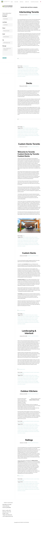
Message (4, 45)
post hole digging (24, 74)
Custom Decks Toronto (29, 144)
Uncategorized (26, 66)
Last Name (5, 22)
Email (4, 34)
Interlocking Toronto (29, 12)
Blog (24, 126)
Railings (29, 440)
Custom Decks (29, 253)
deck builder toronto (27, 67)
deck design (23, 70)
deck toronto (28, 70)
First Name (5, 16)
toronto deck (30, 74)
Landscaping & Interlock (29, 332)
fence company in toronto (26, 73)
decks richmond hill (25, 71)
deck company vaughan (27, 68)
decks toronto (31, 71)
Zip (3, 40)
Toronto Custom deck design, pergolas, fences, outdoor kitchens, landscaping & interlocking (5, 1)
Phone (4, 28)
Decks (29, 83)
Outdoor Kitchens (29, 391)
